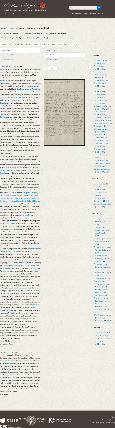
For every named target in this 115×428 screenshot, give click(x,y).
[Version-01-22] (9, 14)
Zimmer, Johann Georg (102, 169)
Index (85, 14)
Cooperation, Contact (108, 420)
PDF (77, 44)
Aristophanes (99, 66)
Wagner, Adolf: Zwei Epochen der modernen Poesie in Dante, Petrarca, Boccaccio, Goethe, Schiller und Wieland (103, 303)
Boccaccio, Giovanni (102, 89)
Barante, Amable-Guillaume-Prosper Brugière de (101, 75)
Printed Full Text (5, 50)
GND (21, 33)
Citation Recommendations (21, 44)
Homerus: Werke (100, 278)
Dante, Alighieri (100, 112)
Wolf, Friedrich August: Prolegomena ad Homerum (103, 318)
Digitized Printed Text (7, 59)
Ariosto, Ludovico (101, 60)
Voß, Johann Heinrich (102, 143)
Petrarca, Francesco (101, 129)
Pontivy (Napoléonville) (103, 204)
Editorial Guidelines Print (41, 44)
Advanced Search (75, 14)
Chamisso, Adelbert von (103, 106)
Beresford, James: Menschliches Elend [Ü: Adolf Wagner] (102, 230)
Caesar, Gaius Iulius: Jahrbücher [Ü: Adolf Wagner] (102, 258)
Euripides (98, 117)
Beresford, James (100, 83)
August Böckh (7, 27)
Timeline (93, 14)
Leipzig (97, 201)
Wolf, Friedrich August (102, 163)
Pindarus (98, 135)
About (113, 417)
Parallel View (5, 44)
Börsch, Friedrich (101, 94)
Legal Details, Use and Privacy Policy (103, 422)
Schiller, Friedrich (101, 138)
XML (71, 44)
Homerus (98, 126)
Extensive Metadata (58, 44)
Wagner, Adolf (100, 149)
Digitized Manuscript (7, 55)
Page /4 (51, 69)
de (99, 14)
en (103, 14)
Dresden (98, 184)
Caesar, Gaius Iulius (101, 100)
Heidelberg (98, 187)
